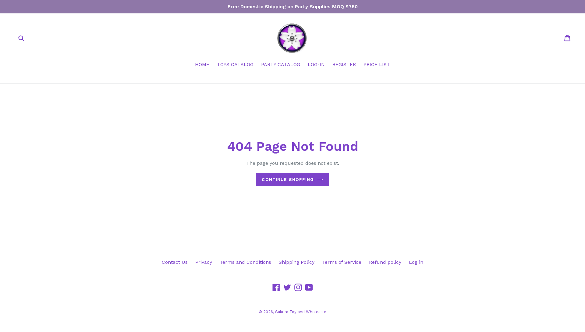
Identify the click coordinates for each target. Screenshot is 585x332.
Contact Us (175, 262)
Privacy (203, 262)
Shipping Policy (296, 262)
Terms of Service (341, 262)
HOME (202, 64)
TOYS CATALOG (235, 64)
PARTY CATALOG (280, 64)
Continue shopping (288, 179)
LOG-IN (316, 64)
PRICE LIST (376, 64)
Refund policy (385, 262)
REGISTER (344, 64)
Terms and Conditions (245, 262)
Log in (416, 262)
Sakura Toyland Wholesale (300, 311)
